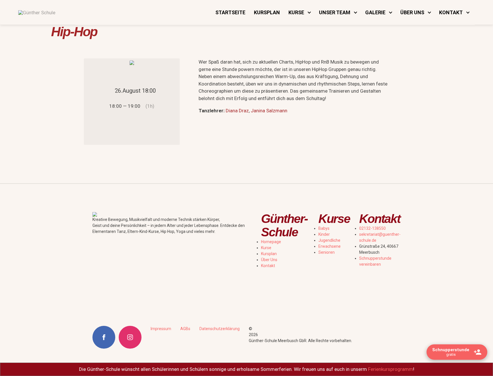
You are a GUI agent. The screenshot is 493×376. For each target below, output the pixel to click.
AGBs (185, 328)
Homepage (271, 241)
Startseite (230, 12)
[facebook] (103, 337)
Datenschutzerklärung (219, 328)
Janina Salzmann (269, 110)
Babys (324, 228)
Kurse (266, 247)
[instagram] (130, 337)
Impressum (161, 328)
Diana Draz (237, 110)
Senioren (326, 252)
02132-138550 (372, 228)
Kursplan (267, 12)
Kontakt (268, 265)
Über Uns (269, 259)
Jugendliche (329, 240)
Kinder (324, 234)
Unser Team (334, 12)
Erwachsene (329, 246)
